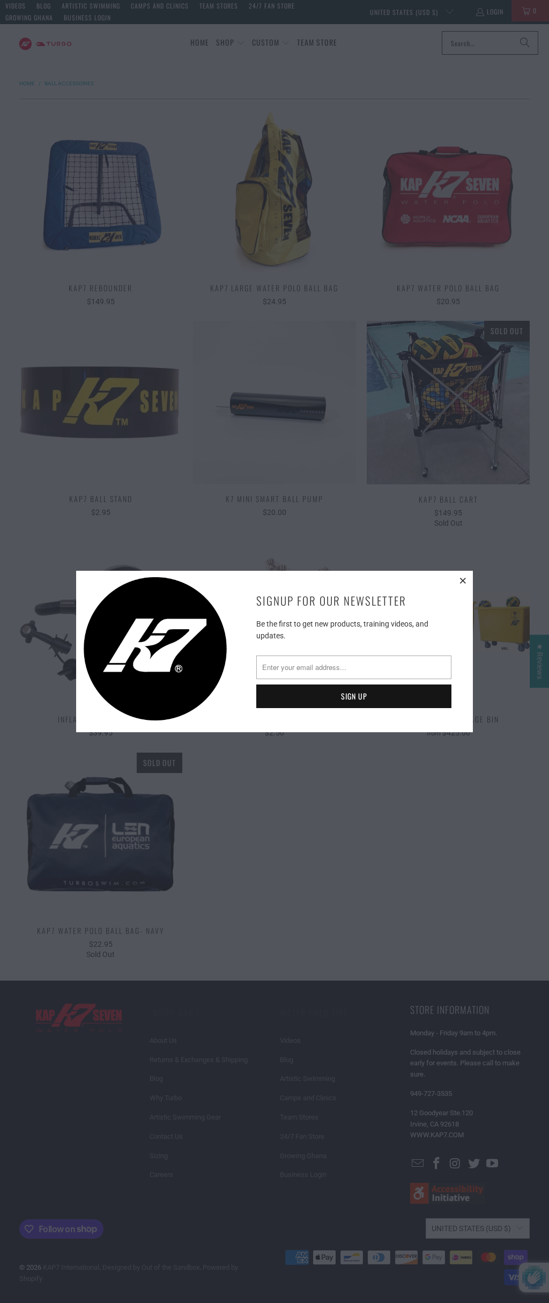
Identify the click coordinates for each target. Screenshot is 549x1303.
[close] (463, 580)
